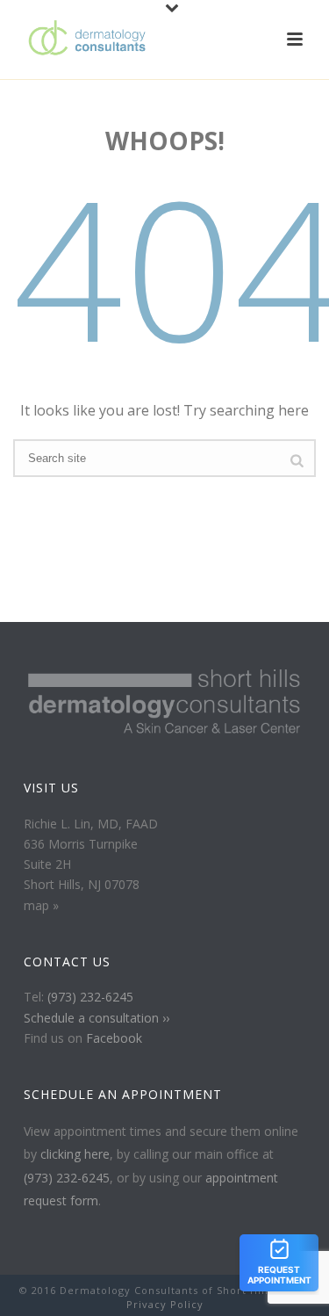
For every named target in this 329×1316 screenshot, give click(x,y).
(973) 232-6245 (90, 996)
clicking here (75, 1154)
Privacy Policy (165, 1304)
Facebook (114, 1038)
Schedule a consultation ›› (96, 1017)
